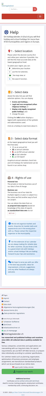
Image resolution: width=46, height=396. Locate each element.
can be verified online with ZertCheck (27, 381)
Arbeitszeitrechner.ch (11, 328)
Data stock (7, 304)
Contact (6, 301)
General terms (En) (10, 310)
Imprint (6, 298)
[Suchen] (35, 9)
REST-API (11, 213)
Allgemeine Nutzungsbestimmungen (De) (18, 307)
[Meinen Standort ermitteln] (10, 68)
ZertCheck (7, 325)
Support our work (24, 371)
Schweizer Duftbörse (11, 322)
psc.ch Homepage (10, 331)
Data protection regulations (14, 313)
